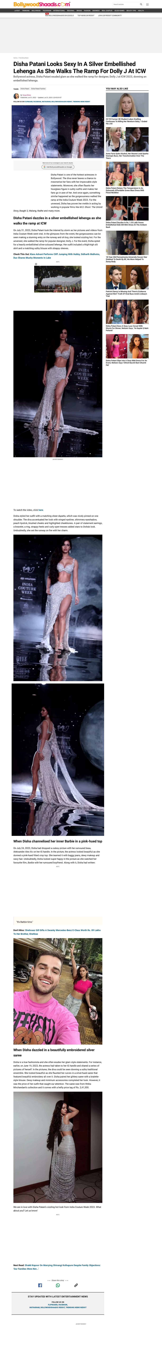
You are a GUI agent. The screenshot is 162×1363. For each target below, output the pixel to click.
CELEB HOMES (119, 11)
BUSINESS (96, 11)
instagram (34, 1307)
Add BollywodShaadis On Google (59, 15)
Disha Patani (25, 89)
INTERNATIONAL (59, 11)
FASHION (87, 11)
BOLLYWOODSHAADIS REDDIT (61, 102)
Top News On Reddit (86, 15)
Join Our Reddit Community (110, 15)
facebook (62, 1305)
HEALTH (141, 11)
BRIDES (79, 11)
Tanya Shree (27, 95)
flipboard (53, 1305)
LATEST (17, 11)
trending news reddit (76, 1307)
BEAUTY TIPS (131, 11)
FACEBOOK (37, 102)
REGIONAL (70, 11)
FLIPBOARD (28, 102)
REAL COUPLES (107, 11)
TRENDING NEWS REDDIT (81, 102)
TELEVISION (47, 11)
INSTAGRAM (46, 102)
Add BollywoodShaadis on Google (59, 167)
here (41, 510)
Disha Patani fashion (38, 89)
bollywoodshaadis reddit (53, 1307)
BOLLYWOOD (36, 11)
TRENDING (26, 11)
